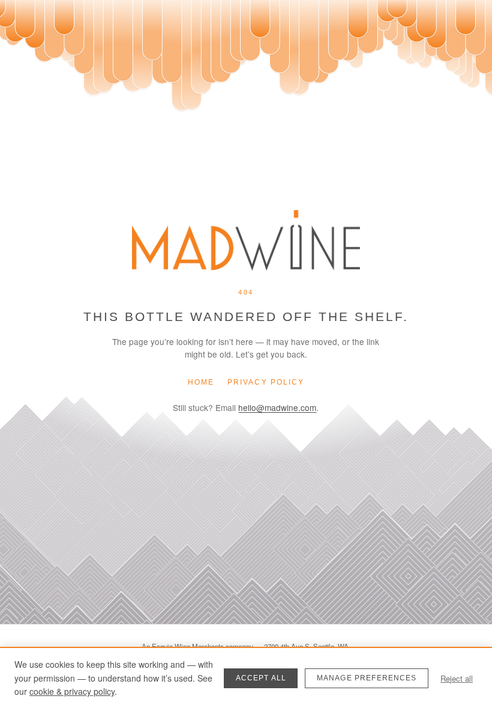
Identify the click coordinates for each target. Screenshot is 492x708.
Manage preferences (367, 678)
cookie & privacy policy (72, 691)
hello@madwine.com (277, 407)
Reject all (456, 678)
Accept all (261, 678)
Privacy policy (265, 382)
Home (201, 382)
